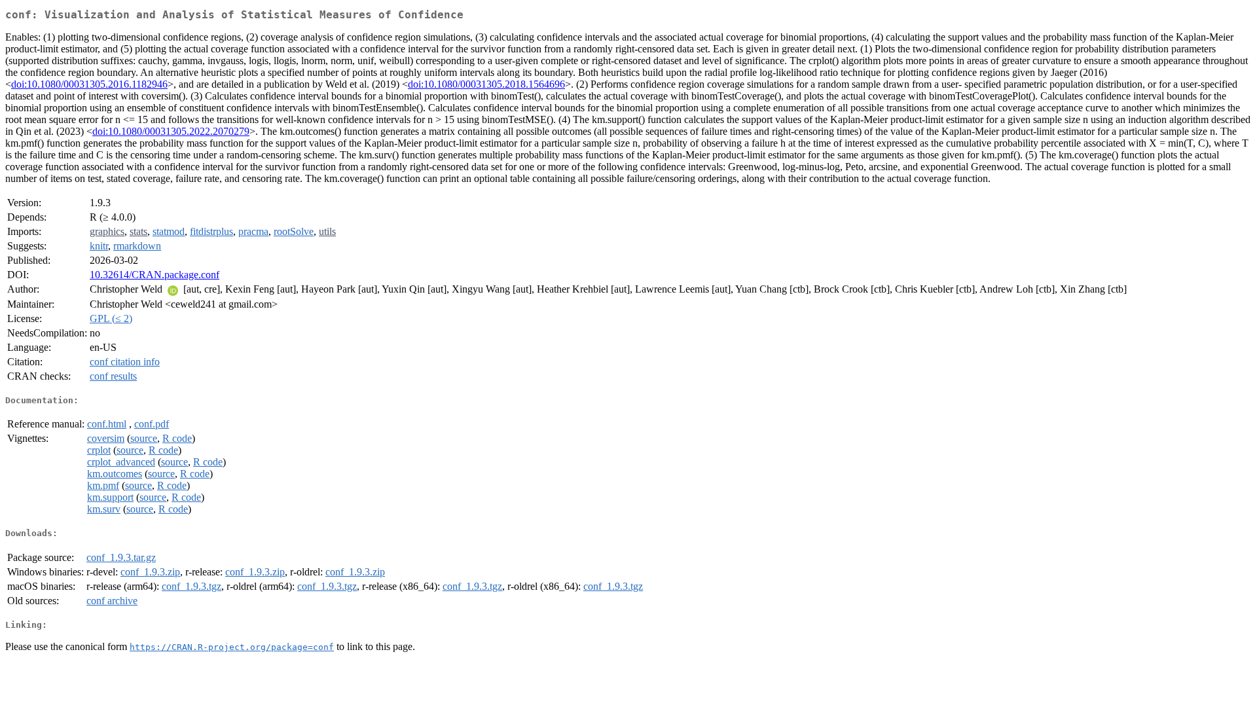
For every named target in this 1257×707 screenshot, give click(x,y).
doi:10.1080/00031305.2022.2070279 (170, 131)
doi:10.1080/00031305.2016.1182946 (89, 84)
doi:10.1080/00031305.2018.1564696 (486, 84)
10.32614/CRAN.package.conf (154, 274)
